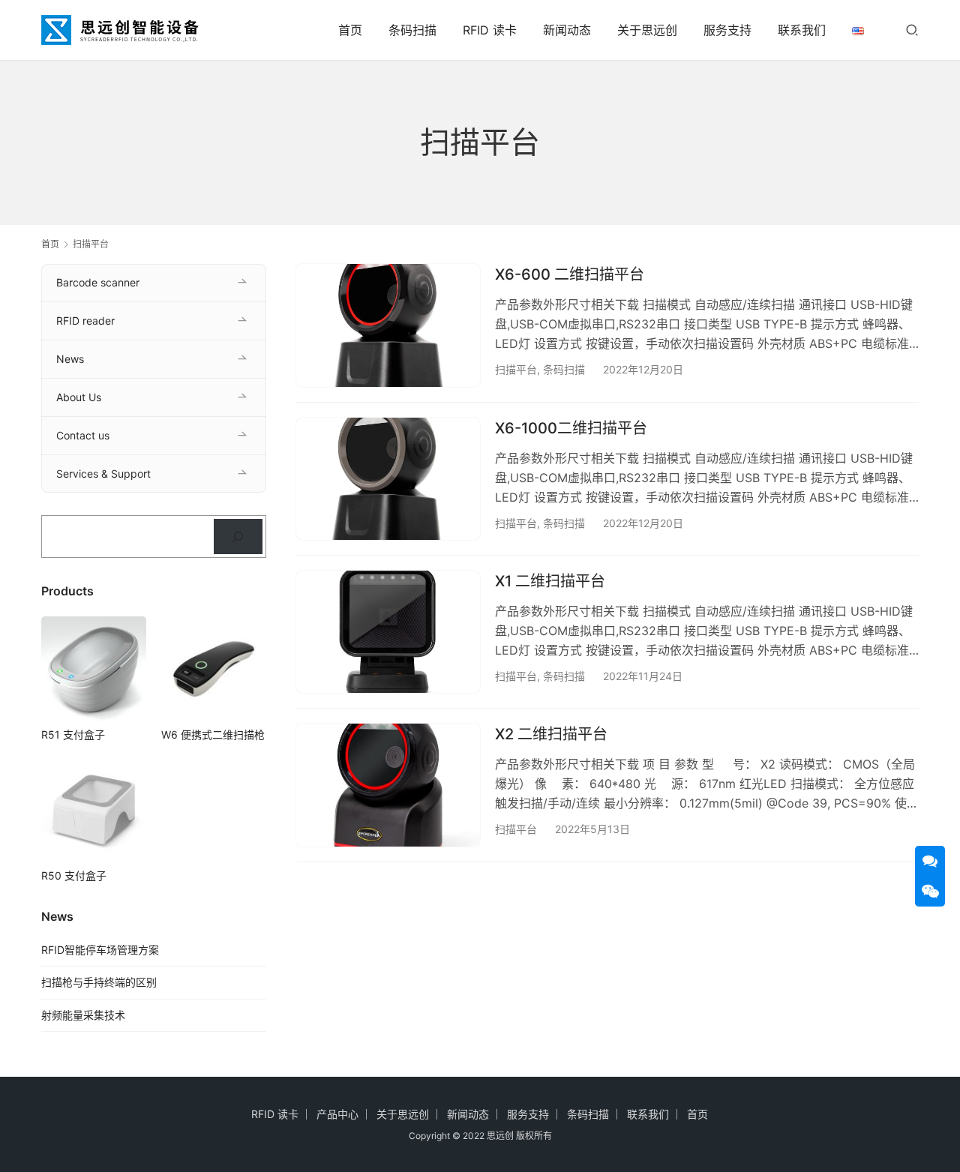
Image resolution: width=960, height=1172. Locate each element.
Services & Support (103, 473)
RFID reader (85, 320)
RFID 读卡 (490, 29)
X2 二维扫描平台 (551, 734)
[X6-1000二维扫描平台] (388, 479)
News (70, 358)
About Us (78, 397)
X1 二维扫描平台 (550, 581)
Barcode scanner (98, 282)
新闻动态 (567, 29)
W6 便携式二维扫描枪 (213, 734)
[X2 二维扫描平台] (388, 785)
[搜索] (912, 29)
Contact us (83, 435)
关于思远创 (647, 29)
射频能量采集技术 (83, 1015)
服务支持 (728, 29)
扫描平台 (516, 369)
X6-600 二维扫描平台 (569, 274)
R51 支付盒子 (73, 734)
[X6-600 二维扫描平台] (388, 325)
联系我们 (802, 29)
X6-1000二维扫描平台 (571, 428)
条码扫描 (412, 29)
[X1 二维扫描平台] (388, 632)
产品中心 (337, 1114)
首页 (350, 29)
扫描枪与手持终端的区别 (99, 982)
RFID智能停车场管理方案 (100, 949)
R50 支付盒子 (73, 875)
